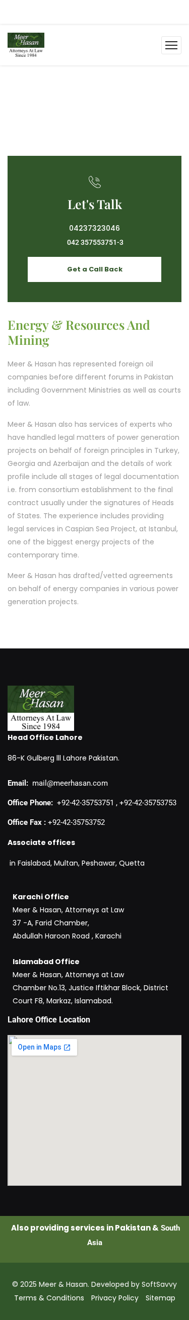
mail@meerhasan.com (70, 783)
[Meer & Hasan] (26, 45)
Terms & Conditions (49, 1298)
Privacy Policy (115, 1298)
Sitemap (160, 1298)
